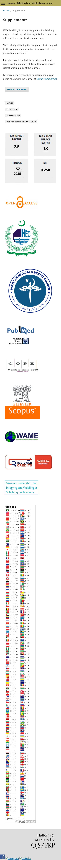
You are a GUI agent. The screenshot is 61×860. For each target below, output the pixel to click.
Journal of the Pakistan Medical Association (30, 3)
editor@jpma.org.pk (46, 78)
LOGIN (9, 103)
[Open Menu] (3, 3)
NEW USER (12, 109)
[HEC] (21, 255)
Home (6, 10)
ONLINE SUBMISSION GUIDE (21, 121)
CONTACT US (13, 115)
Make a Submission (16, 89)
